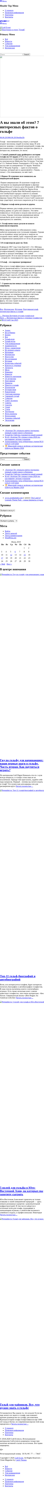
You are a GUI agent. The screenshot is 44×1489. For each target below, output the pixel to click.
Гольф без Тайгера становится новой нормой (23, 435)
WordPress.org (10, 538)
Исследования (11, 359)
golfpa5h (21, 137)
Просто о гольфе (12, 385)
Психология (10, 387)
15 (25, 555)
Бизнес (8, 335)
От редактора (10, 379)
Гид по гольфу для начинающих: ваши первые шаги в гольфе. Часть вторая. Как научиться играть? (21, 765)
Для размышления (12, 46)
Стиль (7, 409)
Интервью (9, 352)
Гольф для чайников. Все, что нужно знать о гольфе (20, 1406)
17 (2, 558)
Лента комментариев (13, 536)
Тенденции (9, 412)
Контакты (9, 17)
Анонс (7, 330)
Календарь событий (13, 363)
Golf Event (19, 1458)
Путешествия (10, 390)
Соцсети (8, 405)
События (8, 44)
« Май (2, 564)
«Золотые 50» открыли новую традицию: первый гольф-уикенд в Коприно (22, 432)
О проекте (9, 10)
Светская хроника (12, 394)
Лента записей (11, 533)
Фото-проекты (11, 414)
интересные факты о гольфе (11, 311)
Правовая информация (14, 13)
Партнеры (9, 15)
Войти (7, 531)
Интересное (10, 48)
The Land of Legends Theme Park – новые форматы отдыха (24, 499)
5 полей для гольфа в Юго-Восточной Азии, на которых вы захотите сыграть (21, 1191)
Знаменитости (11, 346)
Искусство (9, 357)
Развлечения (10, 392)
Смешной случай (12, 396)
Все (1, 309)
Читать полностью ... (24, 786)
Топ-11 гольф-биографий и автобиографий (17, 978)
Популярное (28, 309)
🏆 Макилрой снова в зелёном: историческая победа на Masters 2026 (24, 447)
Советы (8, 403)
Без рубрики (10, 333)
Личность (9, 368)
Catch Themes (21, 1460)
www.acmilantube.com (14, 498)
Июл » (9, 564)
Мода (7, 370)
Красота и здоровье (13, 365)
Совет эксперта (11, 401)
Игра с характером (12, 348)
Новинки (9, 372)
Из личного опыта (12, 350)
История (18, 309)
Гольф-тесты (10, 341)
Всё (6, 39)
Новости (8, 41)
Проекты (8, 383)
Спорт (7, 407)
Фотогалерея (10, 416)
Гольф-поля (9, 339)
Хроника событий (12, 418)
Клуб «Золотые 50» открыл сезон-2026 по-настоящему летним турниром (22, 438)
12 (11, 555)
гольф (35, 309)
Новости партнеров (13, 376)
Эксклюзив (9, 420)
